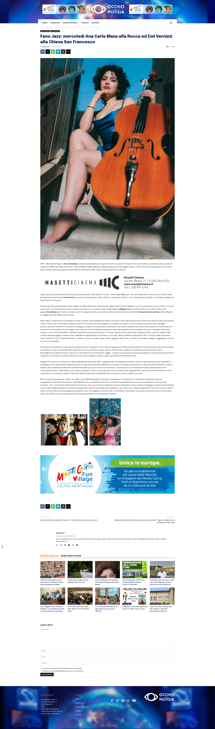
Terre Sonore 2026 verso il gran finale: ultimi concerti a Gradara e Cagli (78, 609)
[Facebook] (42, 51)
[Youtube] (78, 545)
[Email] (68, 51)
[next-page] (45, 615)
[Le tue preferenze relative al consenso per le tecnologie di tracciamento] (2, 547)
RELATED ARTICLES (49, 556)
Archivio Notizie (55, 31)
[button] (171, 22)
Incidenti (70, 577)
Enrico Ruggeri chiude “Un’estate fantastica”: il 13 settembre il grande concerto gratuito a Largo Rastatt (52, 609)
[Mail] (66, 545)
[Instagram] (62, 545)
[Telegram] (58, 51)
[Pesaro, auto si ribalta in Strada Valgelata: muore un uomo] (80, 569)
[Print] (63, 51)
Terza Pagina (127, 577)
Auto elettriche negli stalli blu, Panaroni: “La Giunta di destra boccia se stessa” (68, 520)
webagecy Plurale (107, 725)
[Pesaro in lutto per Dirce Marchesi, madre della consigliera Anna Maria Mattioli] (107, 569)
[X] (47, 51)
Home (42, 28)
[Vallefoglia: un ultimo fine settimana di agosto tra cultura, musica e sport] (134, 596)
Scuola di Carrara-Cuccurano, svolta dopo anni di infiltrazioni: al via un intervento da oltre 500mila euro (162, 582)
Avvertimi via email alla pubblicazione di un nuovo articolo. (63, 671)
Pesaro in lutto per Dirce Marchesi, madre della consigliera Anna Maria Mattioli (107, 582)
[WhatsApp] (53, 51)
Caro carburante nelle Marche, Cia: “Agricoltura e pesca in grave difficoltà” (106, 609)
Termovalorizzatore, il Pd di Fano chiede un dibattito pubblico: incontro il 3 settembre (133, 582)
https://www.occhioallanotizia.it (66, 536)
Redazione (45, 46)
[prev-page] (41, 615)
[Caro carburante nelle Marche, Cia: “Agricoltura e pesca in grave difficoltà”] (107, 596)
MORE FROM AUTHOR (71, 556)
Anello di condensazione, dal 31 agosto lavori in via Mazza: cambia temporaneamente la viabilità (51, 582)
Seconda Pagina (51, 28)
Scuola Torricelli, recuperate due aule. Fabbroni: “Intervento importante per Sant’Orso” (161, 609)
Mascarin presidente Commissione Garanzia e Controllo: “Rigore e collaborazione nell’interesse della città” (145, 521)
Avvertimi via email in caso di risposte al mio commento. (62, 668)
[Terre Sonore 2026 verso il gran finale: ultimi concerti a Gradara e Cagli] (80, 596)
